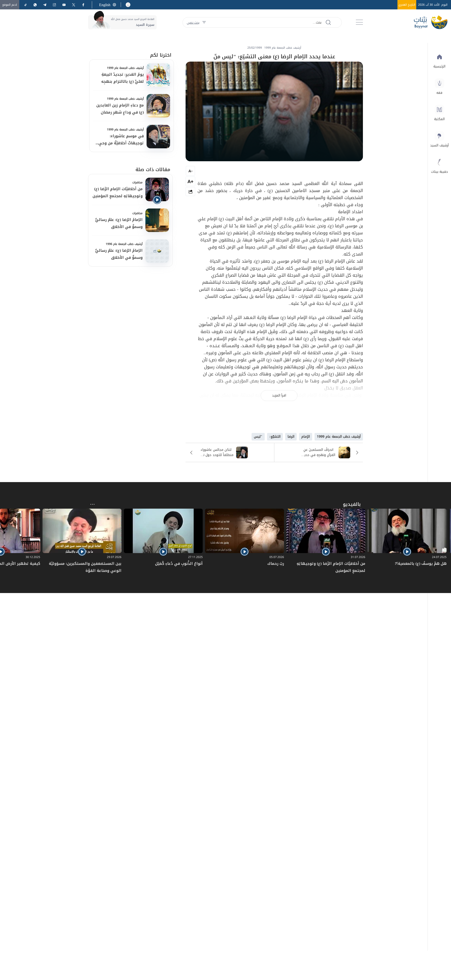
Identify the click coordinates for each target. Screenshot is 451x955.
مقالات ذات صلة (153, 169)
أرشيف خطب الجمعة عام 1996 (124, 244)
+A (190, 181)
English (104, 4)
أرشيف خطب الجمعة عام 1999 (125, 68)
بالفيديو (352, 504)
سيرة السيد (145, 25)
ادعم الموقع (9, 4)
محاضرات (137, 182)
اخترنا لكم (160, 55)
